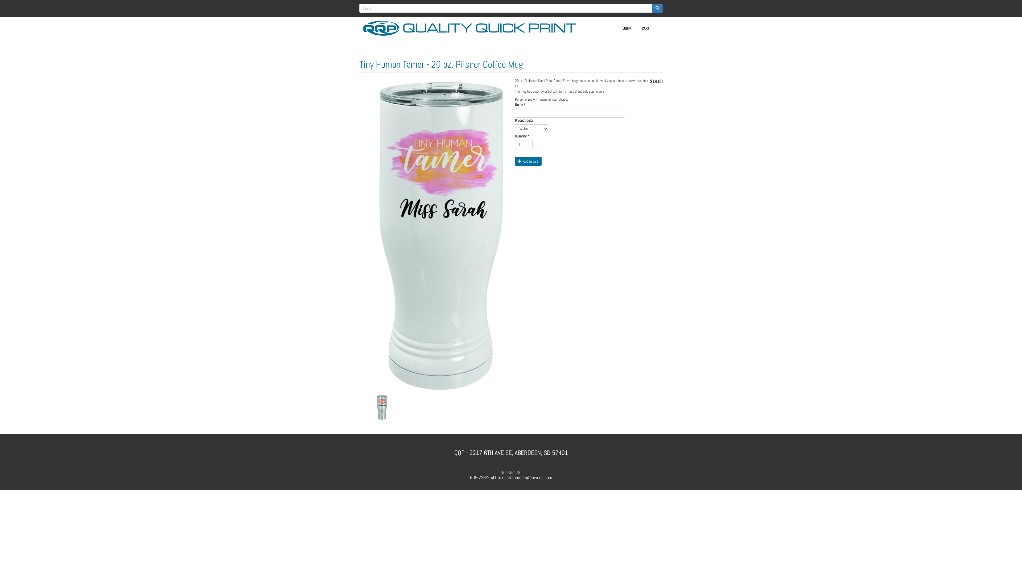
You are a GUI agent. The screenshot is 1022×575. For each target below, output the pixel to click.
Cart (645, 28)
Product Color (524, 120)
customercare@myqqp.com (527, 477)
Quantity (522, 136)
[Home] (471, 27)
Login (627, 28)
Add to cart (530, 161)
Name (520, 104)
